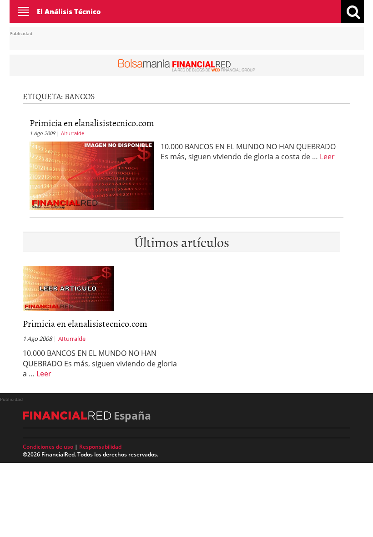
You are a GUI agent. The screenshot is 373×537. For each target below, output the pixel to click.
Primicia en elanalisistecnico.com (92, 122)
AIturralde (72, 133)
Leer (327, 157)
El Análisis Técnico (69, 11)
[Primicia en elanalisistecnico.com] (92, 175)
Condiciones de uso (48, 447)
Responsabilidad (100, 447)
